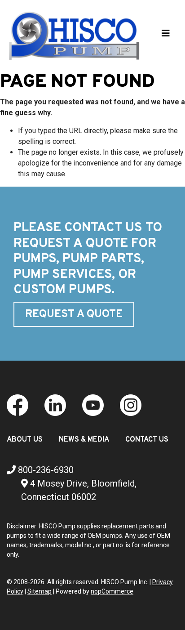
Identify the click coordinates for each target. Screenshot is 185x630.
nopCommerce (112, 591)
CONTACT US (146, 439)
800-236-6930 (45, 470)
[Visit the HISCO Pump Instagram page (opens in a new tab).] (130, 404)
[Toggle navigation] (165, 36)
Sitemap (39, 591)
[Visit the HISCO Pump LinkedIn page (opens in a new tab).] (55, 404)
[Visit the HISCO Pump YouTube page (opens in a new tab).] (93, 404)
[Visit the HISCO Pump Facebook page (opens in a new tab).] (17, 404)
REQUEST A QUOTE (74, 314)
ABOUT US (25, 439)
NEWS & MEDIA (84, 439)
